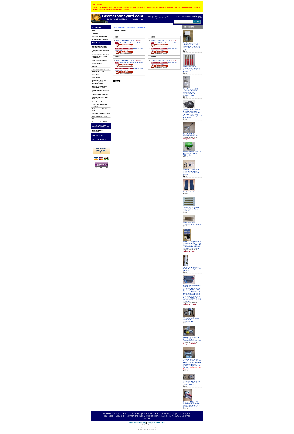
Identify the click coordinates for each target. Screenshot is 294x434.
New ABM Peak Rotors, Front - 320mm (132, 43)
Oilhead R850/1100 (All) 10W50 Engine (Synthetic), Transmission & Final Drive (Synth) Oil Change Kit (191, 404)
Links (131, 423)
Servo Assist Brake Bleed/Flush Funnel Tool (190, 134)
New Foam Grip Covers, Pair (192, 192)
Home (178, 16)
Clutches (94, 66)
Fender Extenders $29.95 (99, 122)
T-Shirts (94, 119)
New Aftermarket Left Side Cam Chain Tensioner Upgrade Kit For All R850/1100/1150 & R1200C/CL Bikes (191, 92)
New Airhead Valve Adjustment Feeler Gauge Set (192, 223)
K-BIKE (94, 30)
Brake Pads (95, 74)
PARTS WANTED (97, 135)
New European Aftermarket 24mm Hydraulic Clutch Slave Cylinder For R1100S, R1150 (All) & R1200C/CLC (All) (192, 46)
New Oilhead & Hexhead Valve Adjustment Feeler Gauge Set (191, 209)
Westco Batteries (97, 63)
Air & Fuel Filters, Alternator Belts (100, 91)
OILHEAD (95, 33)
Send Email (160, 423)
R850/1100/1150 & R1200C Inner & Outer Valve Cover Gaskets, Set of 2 (191, 383)
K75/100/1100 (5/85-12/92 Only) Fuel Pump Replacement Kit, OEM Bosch (192, 339)
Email (192, 16)
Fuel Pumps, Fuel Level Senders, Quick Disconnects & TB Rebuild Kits (100, 82)
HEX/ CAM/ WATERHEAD (99, 36)
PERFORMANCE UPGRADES (100, 69)
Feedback (138, 423)
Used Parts (96, 27)
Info (153, 423)
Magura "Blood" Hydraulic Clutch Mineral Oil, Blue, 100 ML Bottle (192, 269)
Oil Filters (138, 414)
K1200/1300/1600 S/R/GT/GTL (100, 39)
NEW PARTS (96, 43)
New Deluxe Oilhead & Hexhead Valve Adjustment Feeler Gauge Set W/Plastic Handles (191, 69)
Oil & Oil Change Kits (98, 72)
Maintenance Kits (128, 414)
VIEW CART (200, 17)
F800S (117, 37)
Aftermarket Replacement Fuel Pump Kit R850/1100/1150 (191, 319)
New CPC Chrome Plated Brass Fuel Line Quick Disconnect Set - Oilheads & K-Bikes (192, 172)
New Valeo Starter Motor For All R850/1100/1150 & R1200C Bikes (192, 153)
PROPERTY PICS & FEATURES (97, 131)
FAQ (144, 423)
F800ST (117, 57)
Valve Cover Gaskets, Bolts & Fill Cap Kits (100, 98)
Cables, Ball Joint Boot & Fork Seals (99, 105)
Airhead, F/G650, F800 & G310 (101, 113)
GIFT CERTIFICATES (99, 139)
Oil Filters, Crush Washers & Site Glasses (100, 51)
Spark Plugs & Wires (98, 101)
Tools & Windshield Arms (99, 60)
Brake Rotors (96, 77)
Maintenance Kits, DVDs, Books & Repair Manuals (99, 47)
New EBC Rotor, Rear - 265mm (125, 40)
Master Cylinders (117, 414)
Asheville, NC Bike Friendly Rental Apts (100, 126)
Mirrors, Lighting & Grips (99, 116)
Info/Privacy (185, 16)
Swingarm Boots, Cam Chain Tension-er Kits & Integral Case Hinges (100, 56)
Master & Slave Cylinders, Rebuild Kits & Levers (99, 86)
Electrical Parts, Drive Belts (100, 94)
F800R (153, 37)
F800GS (153, 57)
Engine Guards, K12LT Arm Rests (100, 109)
